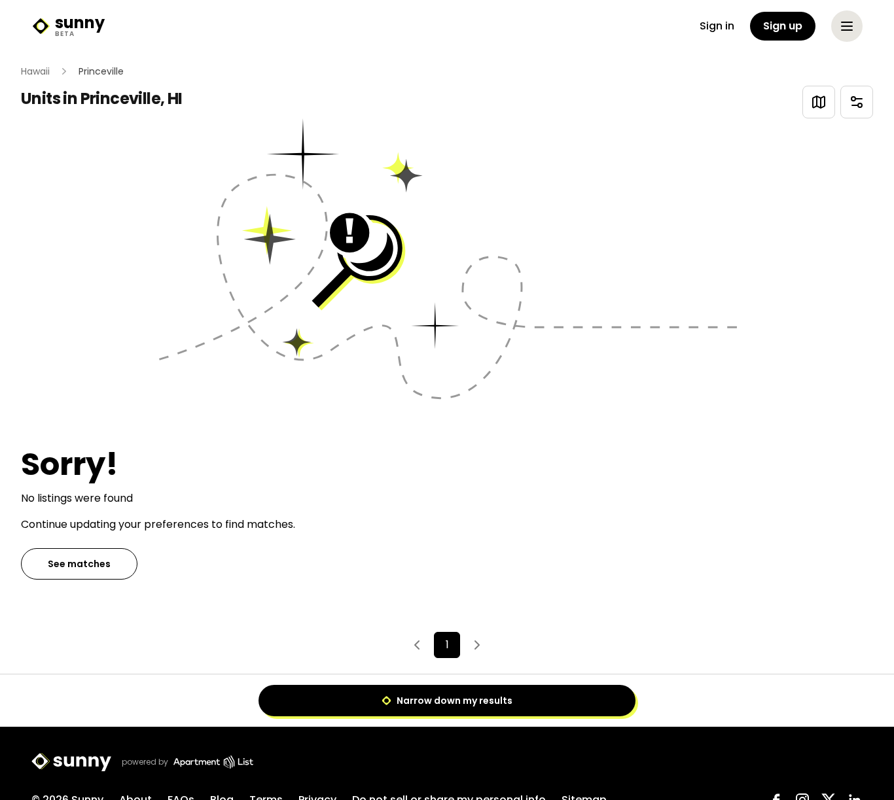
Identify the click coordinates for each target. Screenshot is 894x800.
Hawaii (35, 71)
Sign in (717, 25)
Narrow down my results (454, 700)
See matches (79, 563)
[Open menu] (847, 26)
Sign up (782, 25)
